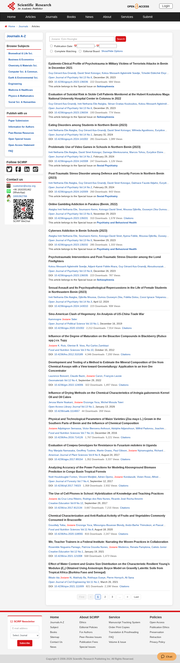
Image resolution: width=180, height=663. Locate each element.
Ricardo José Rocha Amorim (127, 498)
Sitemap (54, 637)
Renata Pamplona (140, 547)
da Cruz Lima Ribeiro (65, 498)
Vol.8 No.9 (94, 454)
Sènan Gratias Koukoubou (122, 103)
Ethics (82, 622)
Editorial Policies (88, 627)
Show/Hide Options (112, 51)
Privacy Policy (157, 642)
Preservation (157, 632)
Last (136, 596)
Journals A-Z (57, 622)
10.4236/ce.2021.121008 (68, 556)
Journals (51, 17)
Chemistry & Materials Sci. (22, 65)
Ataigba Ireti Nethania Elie (63, 209)
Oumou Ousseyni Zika (110, 297)
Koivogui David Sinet (110, 209)
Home (11, 17)
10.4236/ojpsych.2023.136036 (71, 81)
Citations (128, 218)
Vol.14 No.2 (85, 156)
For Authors (85, 632)
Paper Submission (18, 120)
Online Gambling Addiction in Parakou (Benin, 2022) (83, 204)
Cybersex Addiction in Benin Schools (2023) (78, 230)
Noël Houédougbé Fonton (63, 476)
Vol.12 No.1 (76, 551)
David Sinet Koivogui (89, 73)
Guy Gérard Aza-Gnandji (92, 130)
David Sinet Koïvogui (118, 130)
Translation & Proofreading (124, 632)
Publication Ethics (159, 627)
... (120, 596)
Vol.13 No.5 (85, 213)
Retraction (155, 637)
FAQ (10, 151)
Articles (30, 17)
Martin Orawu (104, 450)
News (89, 17)
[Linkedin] (27, 169)
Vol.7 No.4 (83, 481)
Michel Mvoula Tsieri (112, 402)
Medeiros (119, 547)
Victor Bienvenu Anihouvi (96, 428)
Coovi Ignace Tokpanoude (154, 297)
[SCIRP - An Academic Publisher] (29, 6)
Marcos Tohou (137, 152)
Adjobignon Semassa (65, 428)
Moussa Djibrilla (132, 209)
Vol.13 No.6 (85, 77)
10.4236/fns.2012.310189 (68, 354)
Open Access (157, 622)
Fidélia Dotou (131, 297)
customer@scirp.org (24, 185)
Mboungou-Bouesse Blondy (109, 525)
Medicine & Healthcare (20, 90)
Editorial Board (91, 51)
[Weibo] (35, 169)
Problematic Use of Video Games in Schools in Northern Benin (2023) (94, 146)
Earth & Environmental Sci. (23, 77)
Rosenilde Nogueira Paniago (64, 547)
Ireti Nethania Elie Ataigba (63, 130)
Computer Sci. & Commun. (23, 71)
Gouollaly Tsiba (57, 525)
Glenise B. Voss (76, 345)
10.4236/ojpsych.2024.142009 (71, 191)
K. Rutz (57, 345)
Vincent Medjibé (88, 476)
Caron (94, 375)
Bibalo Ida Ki (60, 577)
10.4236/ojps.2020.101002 (69, 328)
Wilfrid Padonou (144, 428)
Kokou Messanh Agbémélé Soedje (68, 266)
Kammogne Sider (63, 319)
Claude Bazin (77, 375)
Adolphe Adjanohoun (122, 428)
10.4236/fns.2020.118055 (68, 533)
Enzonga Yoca (86, 402)
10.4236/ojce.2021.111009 (69, 586)
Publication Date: (63, 46)
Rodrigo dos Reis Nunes (96, 498)
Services (127, 17)
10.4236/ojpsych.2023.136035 (71, 275)
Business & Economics (21, 59)
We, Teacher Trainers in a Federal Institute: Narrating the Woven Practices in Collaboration (108, 541)
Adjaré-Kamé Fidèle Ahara (102, 266)
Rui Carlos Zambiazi (97, 345)
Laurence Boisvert (59, 375)
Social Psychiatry (107, 165)
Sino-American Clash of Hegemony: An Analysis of (96, 314)
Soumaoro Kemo (88, 209)
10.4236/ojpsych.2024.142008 (71, 161)
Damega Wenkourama (115, 152)
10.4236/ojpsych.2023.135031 (71, 218)
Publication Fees (88, 642)
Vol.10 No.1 (92, 323)
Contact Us (56, 642)
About (107, 17)
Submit (148, 17)
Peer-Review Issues (90, 637)
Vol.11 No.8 (87, 529)
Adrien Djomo (105, 476)
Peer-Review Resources (21, 133)
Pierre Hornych (115, 577)
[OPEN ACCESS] (138, 6)
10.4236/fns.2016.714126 (68, 437)
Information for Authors (21, 126)
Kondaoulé (125, 476)
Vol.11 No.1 (92, 582)
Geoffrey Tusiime (85, 450)
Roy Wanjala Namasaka (62, 450)
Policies (156, 617)
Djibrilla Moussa (87, 297)
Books (71, 17)
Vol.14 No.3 (85, 301)
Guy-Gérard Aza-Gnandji (62, 73)
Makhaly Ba (79, 577)
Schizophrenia (105, 86)
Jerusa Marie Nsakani (61, 402)
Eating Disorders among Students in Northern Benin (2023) (88, 125)
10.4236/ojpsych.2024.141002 (71, 139)
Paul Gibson (120, 450)
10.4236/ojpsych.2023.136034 (71, 112)
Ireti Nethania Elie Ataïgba (92, 103)
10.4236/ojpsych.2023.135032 (71, 244)
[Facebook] (18, 169)
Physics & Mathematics (21, 96)
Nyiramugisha (140, 450)
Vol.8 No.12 (76, 503)
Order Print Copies (119, 627)
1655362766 (20, 196)
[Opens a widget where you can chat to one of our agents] (166, 656)
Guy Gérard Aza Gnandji (92, 182)
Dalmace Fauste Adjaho (144, 182)
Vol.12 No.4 (70, 380)
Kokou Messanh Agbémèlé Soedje (121, 73)
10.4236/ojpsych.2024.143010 (71, 306)
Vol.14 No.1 (85, 134)
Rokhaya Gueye (96, 577)
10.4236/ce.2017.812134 (68, 507)
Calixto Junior (159, 547)
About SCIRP (89, 617)
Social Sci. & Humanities (22, 102)
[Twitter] (9, 169)
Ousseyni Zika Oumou (154, 209)
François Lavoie (113, 375)
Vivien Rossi (143, 476)
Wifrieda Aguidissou (143, 130)
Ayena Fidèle (130, 235)
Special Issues (87, 646)
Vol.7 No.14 (87, 433)
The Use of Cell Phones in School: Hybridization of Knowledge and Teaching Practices (106, 493)
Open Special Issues (19, 139)
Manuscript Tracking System (124, 622)
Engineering (15, 83)
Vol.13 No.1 (87, 406)
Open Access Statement (21, 145)
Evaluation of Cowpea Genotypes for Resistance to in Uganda (103, 445)
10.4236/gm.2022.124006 (68, 384)
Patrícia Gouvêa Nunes (95, 547)
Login (166, 6)
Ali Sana (129, 577)
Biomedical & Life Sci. (20, 53)
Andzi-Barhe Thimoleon (138, 525)
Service (114, 617)
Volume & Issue (117, 642)
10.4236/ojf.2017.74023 (67, 485)
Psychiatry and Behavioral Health (117, 222)
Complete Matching (65, 51)
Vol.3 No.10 (87, 350)
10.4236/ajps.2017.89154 (68, 459)
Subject (54, 627)
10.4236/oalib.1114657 (67, 411)
